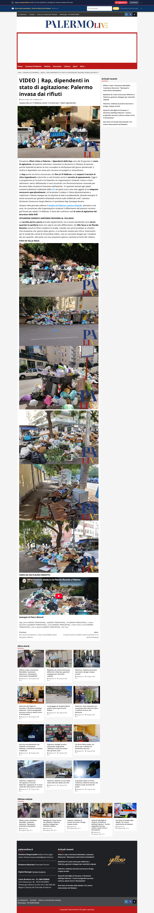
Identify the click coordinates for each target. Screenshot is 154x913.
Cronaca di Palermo (33, 66)
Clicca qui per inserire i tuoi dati (129, 8)
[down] (85, 67)
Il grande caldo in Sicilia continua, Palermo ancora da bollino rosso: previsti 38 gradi (86, 784)
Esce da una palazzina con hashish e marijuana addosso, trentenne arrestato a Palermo (30, 747)
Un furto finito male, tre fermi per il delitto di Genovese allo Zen (84, 746)
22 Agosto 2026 (35, 678)
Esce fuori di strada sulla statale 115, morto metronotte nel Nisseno (117, 123)
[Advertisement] (77, 48)
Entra (116, 8)
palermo (26, 622)
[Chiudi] (141, 2)
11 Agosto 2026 (91, 789)
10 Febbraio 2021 (37, 99)
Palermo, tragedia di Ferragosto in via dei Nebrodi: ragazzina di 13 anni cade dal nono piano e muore (30, 784)
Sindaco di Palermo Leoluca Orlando (65, 205)
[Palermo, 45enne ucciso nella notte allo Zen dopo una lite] (59, 769)
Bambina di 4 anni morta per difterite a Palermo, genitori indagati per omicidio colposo (58, 673)
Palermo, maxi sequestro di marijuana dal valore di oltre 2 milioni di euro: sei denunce (86, 709)
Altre (82, 66)
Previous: (38, 634)
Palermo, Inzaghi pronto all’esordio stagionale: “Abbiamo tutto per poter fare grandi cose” (57, 747)
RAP (53, 189)
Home (20, 66)
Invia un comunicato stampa (47, 14)
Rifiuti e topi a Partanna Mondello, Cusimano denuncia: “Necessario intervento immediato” (28, 673)
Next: (80, 634)
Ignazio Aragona (38, 872)
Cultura (67, 66)
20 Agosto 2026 (91, 715)
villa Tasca (64, 627)
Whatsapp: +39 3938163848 (69, 14)
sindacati (50, 625)
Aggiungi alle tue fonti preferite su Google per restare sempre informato (44, 2)
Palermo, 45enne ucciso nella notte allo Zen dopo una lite (58, 782)
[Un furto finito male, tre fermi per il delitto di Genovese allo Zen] (87, 733)
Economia (57, 66)
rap (48, 622)
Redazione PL (24, 678)
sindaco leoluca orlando (79, 625)
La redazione (22, 14)
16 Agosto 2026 (63, 753)
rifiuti (68, 622)
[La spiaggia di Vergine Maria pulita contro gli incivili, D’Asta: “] (59, 695)
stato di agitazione (37, 627)
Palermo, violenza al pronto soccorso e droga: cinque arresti (86, 672)
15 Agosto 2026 (35, 789)
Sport (75, 66)
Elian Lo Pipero (25, 99)
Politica (47, 66)
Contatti (32, 14)
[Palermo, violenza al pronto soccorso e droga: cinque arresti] (87, 658)
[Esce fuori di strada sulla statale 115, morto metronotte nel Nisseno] (125, 810)
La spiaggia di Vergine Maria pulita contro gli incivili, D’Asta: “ (58, 708)
